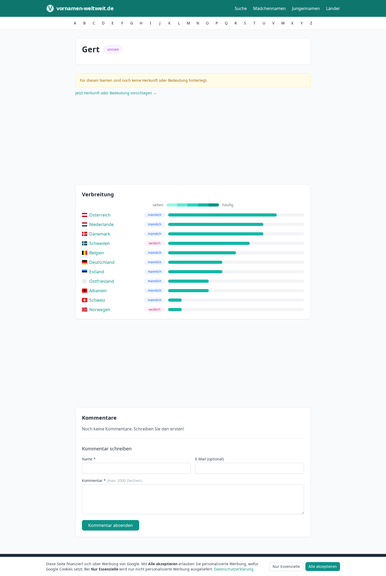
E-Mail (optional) (209, 458)
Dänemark (99, 234)
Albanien (98, 291)
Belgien (96, 253)
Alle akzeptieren (323, 566)
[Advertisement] (193, 141)
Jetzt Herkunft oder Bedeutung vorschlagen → (116, 92)
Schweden (99, 243)
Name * (89, 458)
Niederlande (101, 224)
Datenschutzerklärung (233, 569)
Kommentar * (112, 480)
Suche (241, 8)
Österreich (100, 215)
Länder (333, 8)
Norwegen (99, 309)
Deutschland (101, 262)
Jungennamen (306, 8)
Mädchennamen (269, 8)
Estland (96, 272)
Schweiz (97, 300)
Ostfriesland (101, 281)
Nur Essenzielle (286, 566)
